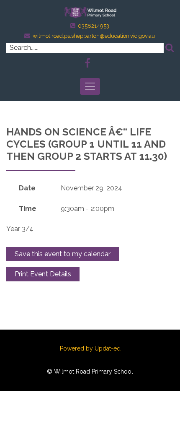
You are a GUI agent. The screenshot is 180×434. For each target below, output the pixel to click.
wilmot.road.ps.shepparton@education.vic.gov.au (94, 36)
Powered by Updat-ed (90, 348)
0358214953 (93, 26)
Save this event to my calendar (63, 254)
